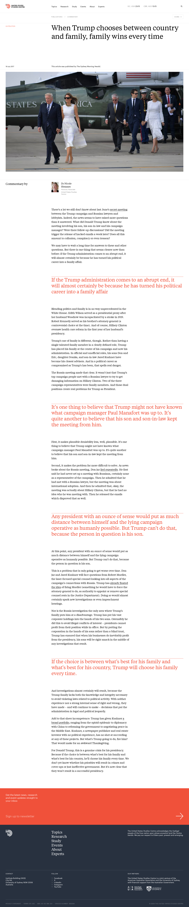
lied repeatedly (109, 469)
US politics (10, 26)
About (56, 849)
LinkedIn (57, 882)
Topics (56, 832)
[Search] (181, 6)
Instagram (58, 885)
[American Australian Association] (135, 888)
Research (59, 836)
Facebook (58, 878)
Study (56, 840)
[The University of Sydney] (154, 888)
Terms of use (29, 903)
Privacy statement (13, 903)
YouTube (57, 887)
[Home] (11, 6)
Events (57, 845)
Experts (57, 853)
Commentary (72, 17)
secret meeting (118, 209)
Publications (56, 17)
